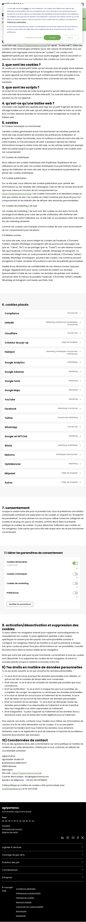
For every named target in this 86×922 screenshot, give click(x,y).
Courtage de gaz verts (13, 854)
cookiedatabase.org (12, 788)
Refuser (70, 37)
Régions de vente (10, 832)
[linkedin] (62, 837)
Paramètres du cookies (34, 37)
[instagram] (67, 837)
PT (30, 821)
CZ (33, 821)
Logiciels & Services (11, 847)
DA (24, 821)
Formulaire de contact (12, 829)
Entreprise (7, 877)
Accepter (52, 37)
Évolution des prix (10, 862)
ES (15, 821)
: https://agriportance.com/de (26, 773)
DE (3, 821)
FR (9, 821)
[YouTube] (73, 838)
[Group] (82, 838)
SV (20, 821)
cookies (26, 8)
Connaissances (10, 869)
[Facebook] (78, 837)
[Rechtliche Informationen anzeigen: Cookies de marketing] (42, 587)
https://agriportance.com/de (32, 45)
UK (6, 821)
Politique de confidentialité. (16, 22)
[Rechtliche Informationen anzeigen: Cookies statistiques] (42, 577)
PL (17, 821)
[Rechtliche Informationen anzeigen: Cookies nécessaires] (42, 568)
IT (12, 821)
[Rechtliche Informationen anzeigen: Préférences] (42, 596)
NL (27, 821)
